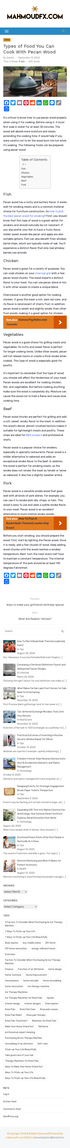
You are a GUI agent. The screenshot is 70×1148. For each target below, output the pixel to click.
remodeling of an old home (19, 1043)
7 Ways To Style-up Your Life (20, 931)
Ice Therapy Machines (16, 992)
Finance (9, 969)
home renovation (14, 986)
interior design (12, 1003)
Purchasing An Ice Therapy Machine (23, 1038)
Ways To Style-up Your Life (19, 1072)
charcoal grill (43, 273)
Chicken (25, 172)
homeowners (12, 980)
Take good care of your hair (19, 1055)
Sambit (10, 57)
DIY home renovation (16, 948)
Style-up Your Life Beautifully (20, 1049)
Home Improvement (36, 975)
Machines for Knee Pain (44, 1020)
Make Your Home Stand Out (19, 1026)
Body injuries (11, 942)
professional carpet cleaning (20, 1032)
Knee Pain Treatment (16, 1020)
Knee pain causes (49, 1009)
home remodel (30, 980)
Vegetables (27, 176)
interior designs (33, 1003)
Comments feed (12, 1109)
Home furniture (13, 975)
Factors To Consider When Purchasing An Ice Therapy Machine (33, 962)
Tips (7, 40)
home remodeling (52, 980)
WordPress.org (10, 1116)
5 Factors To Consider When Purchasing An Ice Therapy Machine (34, 924)
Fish (23, 168)
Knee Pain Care (27, 1009)
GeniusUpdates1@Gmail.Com (49, 1137)
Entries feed (9, 1101)
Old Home (43, 1026)
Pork (23, 184)
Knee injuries (51, 1003)
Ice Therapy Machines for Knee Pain (23, 997)
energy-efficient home (43, 948)
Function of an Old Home (31, 969)
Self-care (42, 1043)
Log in (6, 1094)
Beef (24, 180)
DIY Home (50, 942)
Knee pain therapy (36, 1015)
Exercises (10, 954)
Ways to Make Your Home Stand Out (24, 1066)
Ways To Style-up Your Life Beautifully (25, 1078)
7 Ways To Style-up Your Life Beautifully (26, 937)
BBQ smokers (34, 435)
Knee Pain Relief (13, 1015)
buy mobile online (32, 942)
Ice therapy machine (38, 986)
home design (55, 969)
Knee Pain (10, 1009)
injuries (50, 997)
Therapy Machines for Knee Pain (22, 1061)
